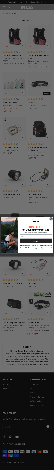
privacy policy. (41, 248)
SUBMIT (35, 241)
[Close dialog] (51, 219)
